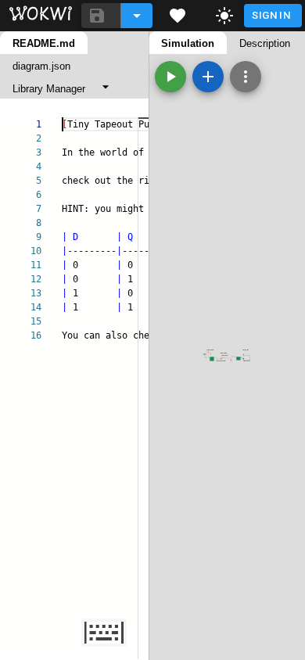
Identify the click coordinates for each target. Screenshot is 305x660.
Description (264, 43)
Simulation (187, 43)
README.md (44, 43)
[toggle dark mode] (224, 15)
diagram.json (41, 66)
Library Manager (49, 89)
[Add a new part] (208, 76)
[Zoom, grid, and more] (245, 76)
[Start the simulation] (170, 76)
